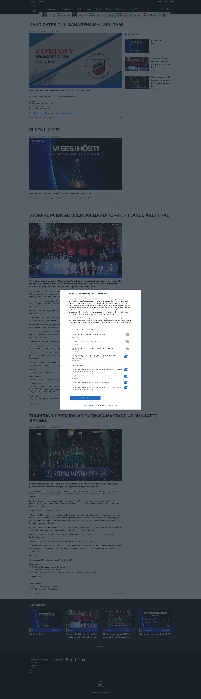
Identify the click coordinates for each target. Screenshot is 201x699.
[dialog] (100, 349)
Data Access (100, 405)
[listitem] (100, 330)
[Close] (137, 294)
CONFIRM (85, 398)
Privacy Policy (112, 405)
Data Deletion (88, 405)
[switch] (126, 334)
